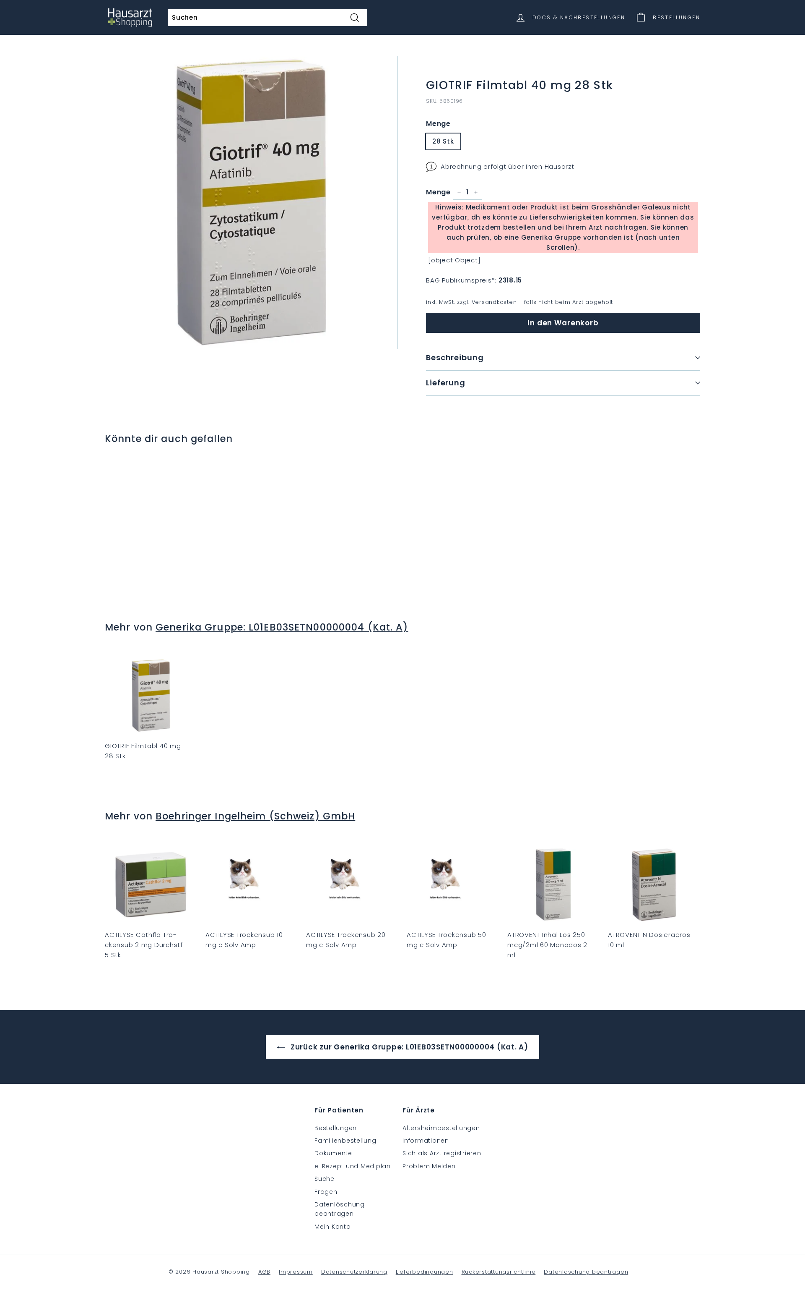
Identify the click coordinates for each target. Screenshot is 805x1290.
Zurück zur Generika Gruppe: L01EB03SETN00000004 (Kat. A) (408, 1047)
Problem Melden (429, 1166)
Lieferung (445, 382)
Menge (438, 123)
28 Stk (443, 141)
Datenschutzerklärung (354, 1272)
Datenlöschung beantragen (339, 1209)
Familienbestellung (345, 1140)
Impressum (296, 1272)
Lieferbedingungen (424, 1272)
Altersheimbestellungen (441, 1128)
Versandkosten (494, 302)
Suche (324, 1179)
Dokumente (333, 1153)
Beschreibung (455, 357)
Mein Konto (332, 1226)
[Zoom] (251, 202)
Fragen (326, 1192)
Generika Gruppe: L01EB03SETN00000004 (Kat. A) (282, 627)
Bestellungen (335, 1128)
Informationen (425, 1140)
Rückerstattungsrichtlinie (499, 1272)
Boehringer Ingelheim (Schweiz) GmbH (255, 816)
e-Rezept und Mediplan (352, 1166)
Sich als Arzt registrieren (441, 1153)
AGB (264, 1272)
